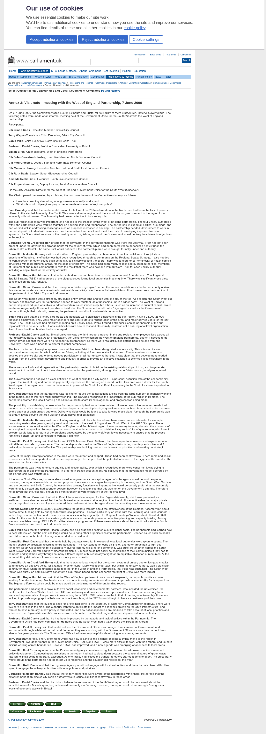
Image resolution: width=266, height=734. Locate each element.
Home (13, 70)
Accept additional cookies (51, 39)
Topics (168, 76)
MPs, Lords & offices (64, 70)
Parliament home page (31, 83)
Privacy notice (115, 727)
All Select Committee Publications (135, 83)
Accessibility (139, 54)
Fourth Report (110, 90)
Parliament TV (144, 76)
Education (140, 70)
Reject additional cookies (103, 39)
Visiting (126, 70)
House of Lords (43, 76)
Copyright (102, 727)
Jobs (72, 727)
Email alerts (155, 54)
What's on (60, 76)
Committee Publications (106, 83)
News (158, 76)
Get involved (111, 70)
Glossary (24, 727)
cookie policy (134, 28)
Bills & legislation (78, 76)
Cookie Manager (144, 727)
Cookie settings (146, 39)
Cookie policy (129, 727)
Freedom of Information (56, 727)
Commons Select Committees (167, 83)
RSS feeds (171, 54)
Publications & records (120, 76)
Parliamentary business (33, 70)
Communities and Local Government (25, 85)
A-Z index (12, 727)
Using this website (85, 727)
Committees (98, 76)
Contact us (186, 54)
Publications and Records (81, 83)
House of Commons (20, 76)
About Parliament (90, 70)
